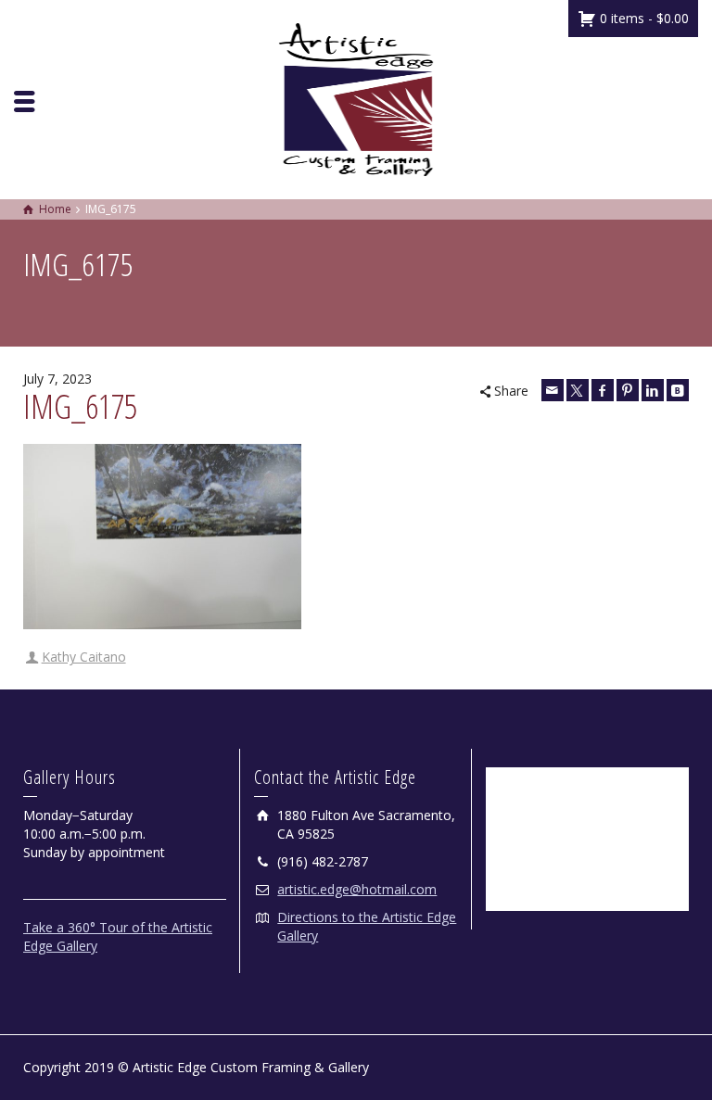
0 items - (642, 18)
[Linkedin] (653, 390)
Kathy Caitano (84, 656)
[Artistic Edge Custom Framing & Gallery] (356, 98)
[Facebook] (602, 390)
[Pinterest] (628, 390)
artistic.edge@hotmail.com (357, 889)
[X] (577, 390)
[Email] (552, 390)
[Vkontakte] (678, 390)
